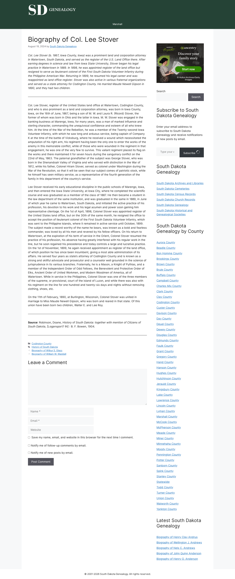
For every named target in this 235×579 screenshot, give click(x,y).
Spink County (165, 471)
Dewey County (166, 329)
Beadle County (166, 247)
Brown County (166, 264)
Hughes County (166, 373)
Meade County (166, 432)
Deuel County (165, 324)
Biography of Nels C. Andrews (176, 548)
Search (161, 91)
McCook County (167, 422)
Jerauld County (166, 384)
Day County (164, 318)
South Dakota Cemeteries (173, 188)
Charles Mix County (169, 286)
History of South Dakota (45, 347)
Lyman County (166, 411)
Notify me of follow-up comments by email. (58, 445)
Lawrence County (168, 400)
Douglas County (167, 335)
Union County (165, 498)
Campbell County (168, 280)
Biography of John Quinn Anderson (179, 553)
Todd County (165, 487)
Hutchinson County (169, 378)
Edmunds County (168, 340)
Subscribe (189, 153)
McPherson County (169, 427)
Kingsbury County (168, 389)
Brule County (165, 269)
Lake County (165, 394)
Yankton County (167, 509)
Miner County (165, 438)
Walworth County (168, 503)
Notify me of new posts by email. (52, 452)
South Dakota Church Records (176, 199)
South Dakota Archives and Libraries (180, 183)
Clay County (164, 296)
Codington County (41, 343)
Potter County (165, 460)
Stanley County (166, 476)
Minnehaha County (169, 443)
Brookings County (168, 258)
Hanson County (166, 367)
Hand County (165, 362)
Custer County (166, 307)
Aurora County (166, 242)
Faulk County (165, 345)
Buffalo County (166, 275)
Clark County (165, 291)
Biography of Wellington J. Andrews (179, 542)
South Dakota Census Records (176, 194)
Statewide (163, 481)
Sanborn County (167, 465)
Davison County (167, 313)
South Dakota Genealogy (172, 205)
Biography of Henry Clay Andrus (177, 537)
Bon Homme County (169, 253)
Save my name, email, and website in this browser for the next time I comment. (82, 437)
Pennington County (169, 454)
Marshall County (167, 416)
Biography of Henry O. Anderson (177, 558)
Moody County (166, 449)
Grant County (165, 351)
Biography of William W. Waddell (49, 354)
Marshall (117, 24)
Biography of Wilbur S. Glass (47, 350)
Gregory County (167, 356)
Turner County (166, 492)
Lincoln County (166, 405)
